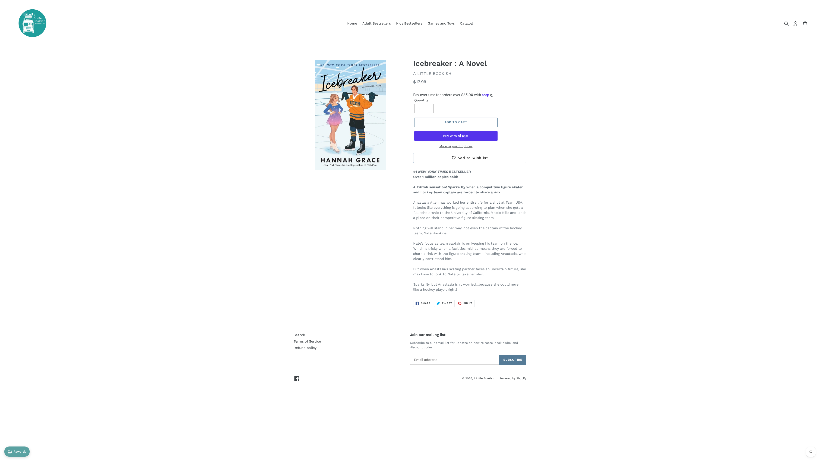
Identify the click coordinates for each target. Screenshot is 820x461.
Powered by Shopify (512, 378)
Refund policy (305, 348)
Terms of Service (307, 341)
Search (299, 335)
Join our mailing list (427, 335)
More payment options (456, 146)
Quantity (421, 100)
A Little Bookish (483, 378)
